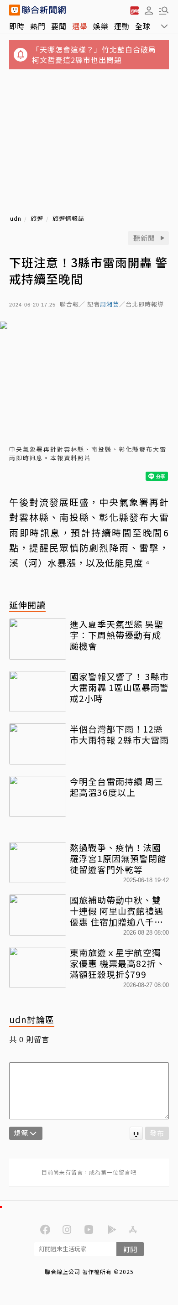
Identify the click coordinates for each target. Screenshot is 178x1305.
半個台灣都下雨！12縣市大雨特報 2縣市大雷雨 (119, 734)
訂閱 (130, 1249)
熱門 (38, 26)
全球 (143, 26)
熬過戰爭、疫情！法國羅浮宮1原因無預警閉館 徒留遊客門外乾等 (118, 858)
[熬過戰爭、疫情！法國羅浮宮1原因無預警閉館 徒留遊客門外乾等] (37, 862)
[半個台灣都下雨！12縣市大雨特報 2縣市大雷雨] (37, 743)
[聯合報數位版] (134, 10)
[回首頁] (44, 10)
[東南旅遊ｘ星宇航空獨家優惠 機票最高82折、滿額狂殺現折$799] (37, 967)
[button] (148, 10)
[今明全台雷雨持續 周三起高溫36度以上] (37, 796)
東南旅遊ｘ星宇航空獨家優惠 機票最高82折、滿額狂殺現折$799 (117, 963)
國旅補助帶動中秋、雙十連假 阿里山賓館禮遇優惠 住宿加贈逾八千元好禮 (116, 910)
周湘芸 (109, 304)
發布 (157, 1133)
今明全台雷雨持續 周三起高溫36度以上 (116, 787)
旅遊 (37, 218)
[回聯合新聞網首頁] (14, 10)
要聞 (59, 26)
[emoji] (136, 1133)
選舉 (80, 26)
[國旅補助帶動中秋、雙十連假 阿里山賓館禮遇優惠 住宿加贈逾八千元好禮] (37, 915)
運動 (122, 26)
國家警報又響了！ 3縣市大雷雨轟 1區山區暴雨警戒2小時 (119, 687)
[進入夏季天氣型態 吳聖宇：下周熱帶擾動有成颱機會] (37, 639)
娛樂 (101, 26)
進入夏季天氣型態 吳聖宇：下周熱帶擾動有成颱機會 (116, 635)
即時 (17, 26)
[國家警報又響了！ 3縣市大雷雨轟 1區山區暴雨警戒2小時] (37, 691)
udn (15, 218)
